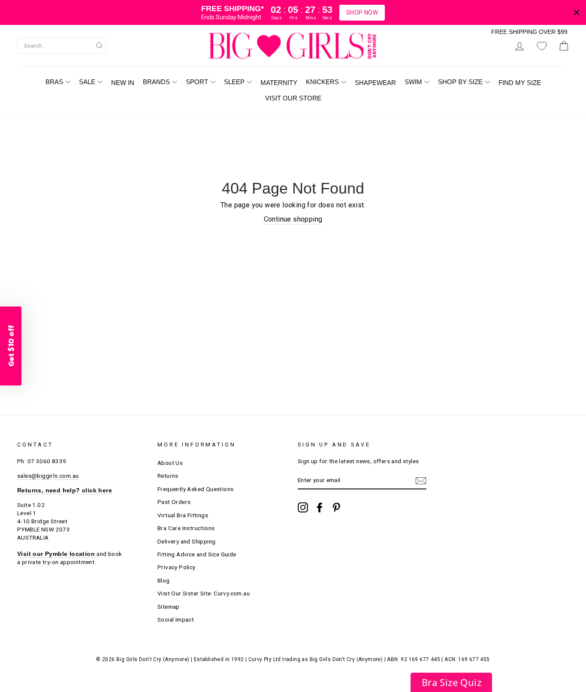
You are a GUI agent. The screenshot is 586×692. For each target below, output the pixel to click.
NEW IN (122, 82)
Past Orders (173, 501)
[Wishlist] (542, 46)
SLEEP (234, 81)
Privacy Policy (176, 567)
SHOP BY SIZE (460, 81)
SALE (87, 81)
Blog (163, 580)
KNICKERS (322, 81)
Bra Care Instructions (185, 528)
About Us (170, 462)
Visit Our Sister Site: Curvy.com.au (203, 593)
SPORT (197, 81)
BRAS (54, 81)
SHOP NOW (362, 12)
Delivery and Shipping (186, 541)
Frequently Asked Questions (195, 489)
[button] (451, 682)
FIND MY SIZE (519, 82)
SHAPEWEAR (375, 82)
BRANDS (156, 81)
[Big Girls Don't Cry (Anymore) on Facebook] (319, 507)
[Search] (99, 45)
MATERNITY (278, 82)
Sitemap (168, 606)
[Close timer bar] (576, 12)
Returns (167, 475)
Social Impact (175, 619)
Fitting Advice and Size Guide (196, 554)
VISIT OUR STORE (293, 98)
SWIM (413, 81)
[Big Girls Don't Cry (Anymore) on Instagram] (303, 507)
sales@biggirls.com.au (48, 475)
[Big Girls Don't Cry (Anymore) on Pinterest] (336, 507)
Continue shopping (293, 219)
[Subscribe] (420, 481)
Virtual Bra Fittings (182, 515)
